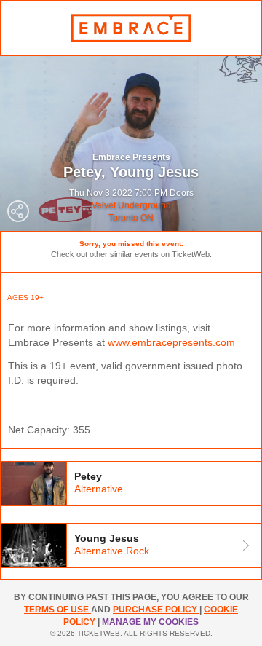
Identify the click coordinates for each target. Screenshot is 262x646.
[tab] (131, 483)
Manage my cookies (150, 622)
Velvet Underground (131, 205)
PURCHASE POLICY (156, 609)
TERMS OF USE (57, 609)
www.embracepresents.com (171, 342)
